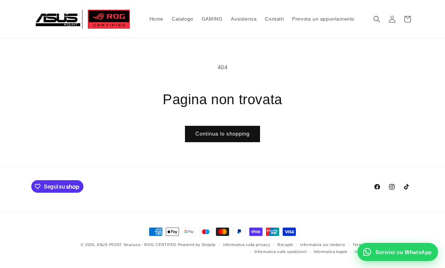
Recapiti (285, 245)
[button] (377, 19)
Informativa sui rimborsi (322, 245)
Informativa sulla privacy (246, 245)
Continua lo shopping (222, 134)
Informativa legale (331, 252)
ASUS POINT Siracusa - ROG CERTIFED (137, 245)
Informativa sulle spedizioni (280, 252)
